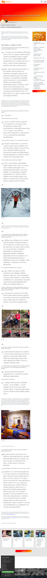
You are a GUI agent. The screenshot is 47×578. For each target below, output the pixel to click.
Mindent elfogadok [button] (8, 571)
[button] (8, 575)
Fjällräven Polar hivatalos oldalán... (11, 514)
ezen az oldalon (13, 517)
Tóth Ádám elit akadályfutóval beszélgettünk (13, 27)
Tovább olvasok (7, 562)
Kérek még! (39, 91)
